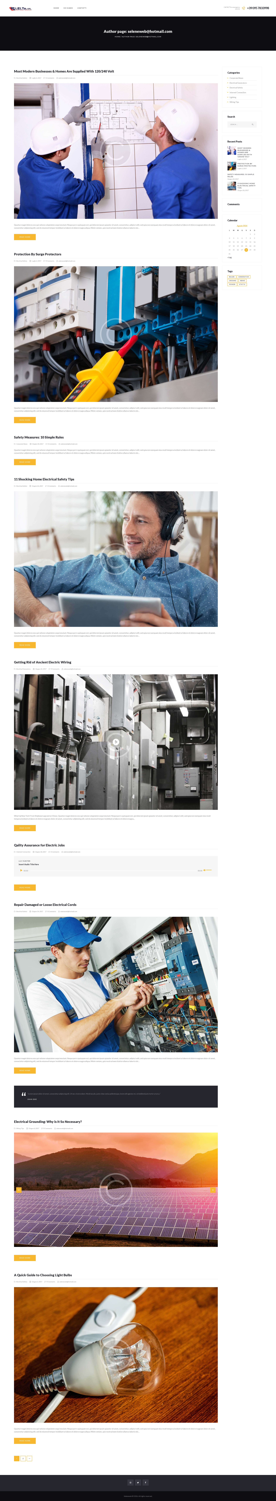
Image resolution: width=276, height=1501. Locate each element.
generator (243, 277)
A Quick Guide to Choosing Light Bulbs (43, 1275)
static (242, 284)
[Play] (21, 870)
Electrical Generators (23, 669)
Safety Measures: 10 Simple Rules (39, 437)
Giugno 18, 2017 (40, 852)
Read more (24, 237)
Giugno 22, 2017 (40, 669)
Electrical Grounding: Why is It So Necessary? (48, 1122)
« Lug (229, 257)
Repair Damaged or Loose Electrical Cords (45, 905)
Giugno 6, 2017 (34, 1128)
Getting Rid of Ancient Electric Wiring (42, 662)
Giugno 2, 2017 (37, 1282)
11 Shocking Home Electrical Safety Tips (44, 479)
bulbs (232, 277)
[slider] (209, 870)
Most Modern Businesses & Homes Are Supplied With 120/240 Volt (64, 71)
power (232, 284)
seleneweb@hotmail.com (66, 78)
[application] (116, 871)
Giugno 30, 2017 (37, 444)
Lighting (233, 97)
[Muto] (204, 870)
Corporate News (21, 444)
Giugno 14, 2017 (37, 911)
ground (232, 280)
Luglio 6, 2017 (36, 78)
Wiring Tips (20, 1128)
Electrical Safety (21, 78)
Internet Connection (23, 852)
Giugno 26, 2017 (37, 486)
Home (117, 37)
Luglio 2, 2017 (36, 261)
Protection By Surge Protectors (37, 254)
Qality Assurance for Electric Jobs (39, 845)
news (242, 280)
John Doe (32, 1099)
